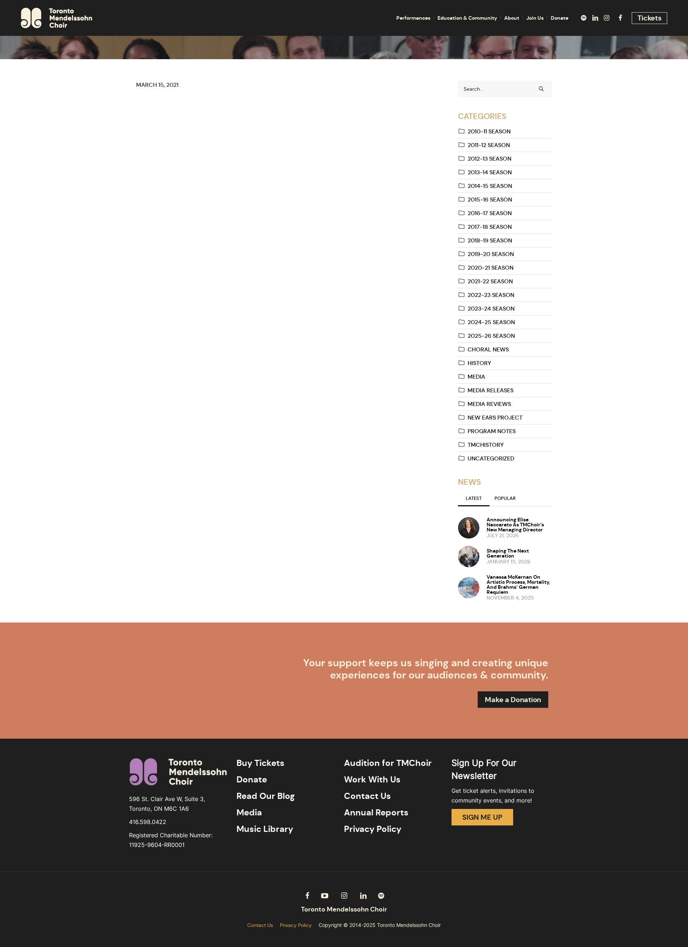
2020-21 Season (490, 267)
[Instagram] (606, 18)
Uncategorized (491, 458)
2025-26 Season (491, 336)
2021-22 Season (490, 281)
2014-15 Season (490, 186)
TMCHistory (486, 445)
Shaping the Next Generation (508, 553)
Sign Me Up (482, 817)
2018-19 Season (490, 240)
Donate (251, 779)
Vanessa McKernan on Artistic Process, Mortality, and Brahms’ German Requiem (518, 584)
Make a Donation (513, 699)
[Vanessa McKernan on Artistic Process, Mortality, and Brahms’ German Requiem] (468, 587)
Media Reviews (489, 404)
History (479, 363)
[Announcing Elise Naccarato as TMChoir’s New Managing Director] (468, 527)
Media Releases (490, 390)
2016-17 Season (490, 213)
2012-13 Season (489, 158)
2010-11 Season (489, 131)
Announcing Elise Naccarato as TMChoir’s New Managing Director (515, 524)
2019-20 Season (491, 254)
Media (476, 376)
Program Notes (492, 431)
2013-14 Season (490, 172)
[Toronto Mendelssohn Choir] (344, 909)
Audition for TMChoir (388, 763)
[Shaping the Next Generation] (468, 556)
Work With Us (372, 779)
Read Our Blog (265, 796)
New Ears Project (495, 417)
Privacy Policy (372, 829)
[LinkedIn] (595, 18)
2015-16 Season (490, 199)
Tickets (649, 18)
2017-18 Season (490, 227)
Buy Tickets (260, 763)
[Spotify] (583, 18)
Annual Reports (376, 812)
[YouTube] (324, 895)
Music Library (264, 829)
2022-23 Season (491, 295)
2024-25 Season (491, 322)
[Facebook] (620, 18)
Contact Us (367, 796)
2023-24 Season (491, 308)
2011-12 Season (489, 145)
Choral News (488, 349)
